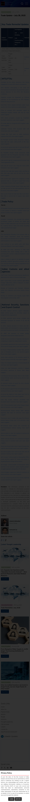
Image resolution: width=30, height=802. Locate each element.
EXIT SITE (18, 799)
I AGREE (11, 799)
